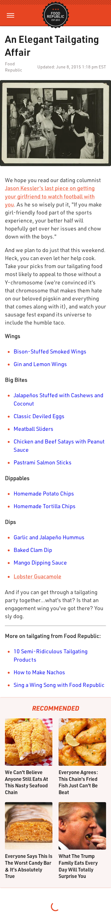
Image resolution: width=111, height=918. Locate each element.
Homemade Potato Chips (44, 493)
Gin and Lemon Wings (40, 364)
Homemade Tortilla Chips (45, 506)
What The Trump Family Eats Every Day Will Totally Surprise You (78, 866)
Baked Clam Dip (33, 549)
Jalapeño (50, 537)
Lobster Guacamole (37, 576)
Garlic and (26, 537)
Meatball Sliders (33, 428)
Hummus (73, 537)
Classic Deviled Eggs (39, 416)
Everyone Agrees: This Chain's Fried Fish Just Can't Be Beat (78, 782)
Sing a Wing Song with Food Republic (59, 684)
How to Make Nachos (39, 672)
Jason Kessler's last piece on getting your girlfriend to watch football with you (50, 196)
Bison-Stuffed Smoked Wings (50, 351)
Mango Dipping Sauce (40, 562)
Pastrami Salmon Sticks (43, 462)
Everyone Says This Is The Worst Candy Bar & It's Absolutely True (28, 866)
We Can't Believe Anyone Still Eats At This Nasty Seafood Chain (26, 782)
